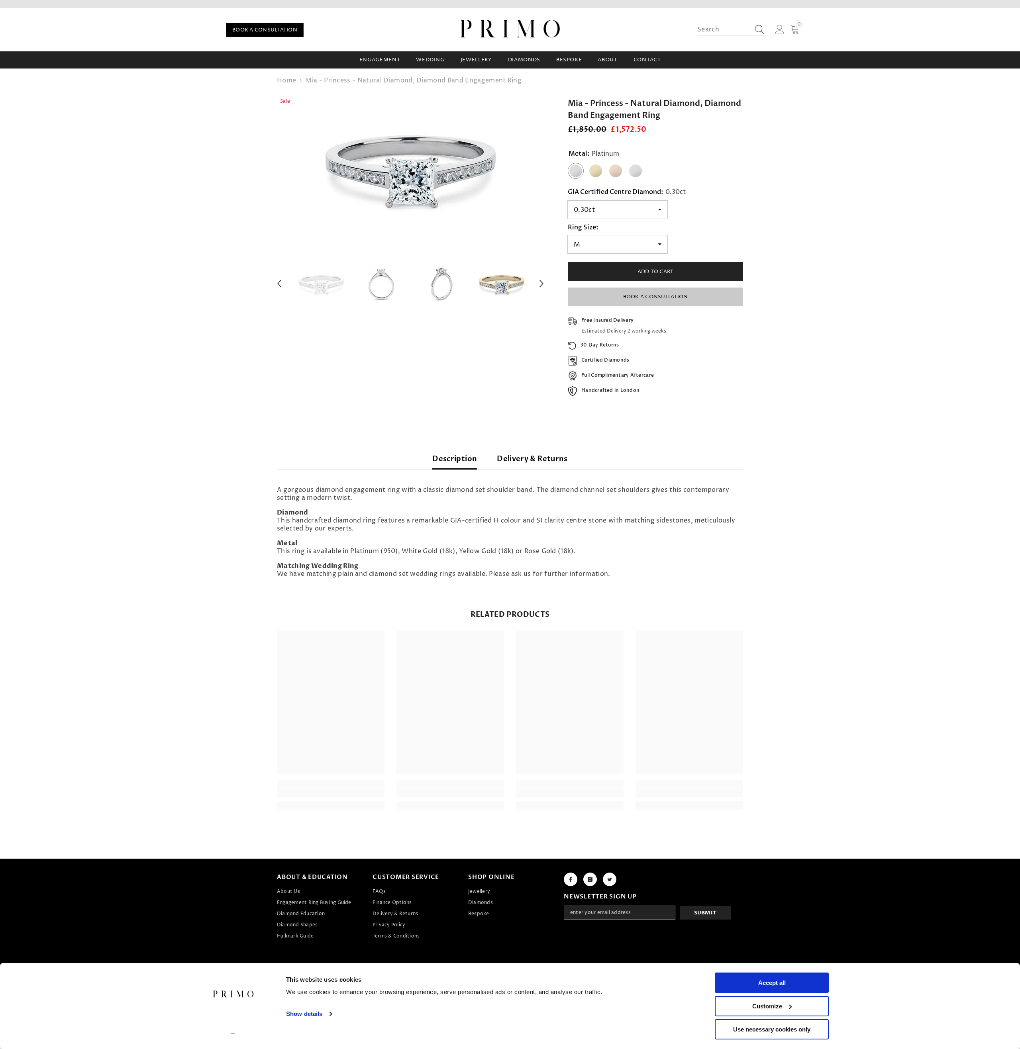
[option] (410, 167)
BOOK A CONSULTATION (264, 29)
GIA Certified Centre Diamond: (627, 192)
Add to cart (656, 271)
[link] (330, 793)
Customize (767, 1006)
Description (454, 459)
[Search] (731, 29)
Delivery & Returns (532, 459)
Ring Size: (583, 227)
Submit (705, 912)
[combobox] (723, 29)
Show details (304, 1013)
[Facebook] (570, 879)
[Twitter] (609, 879)
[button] (279, 284)
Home (286, 80)
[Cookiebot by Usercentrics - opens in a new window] (233, 1033)
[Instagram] (590, 879)
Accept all (772, 982)
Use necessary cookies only (771, 1029)
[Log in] (780, 30)
